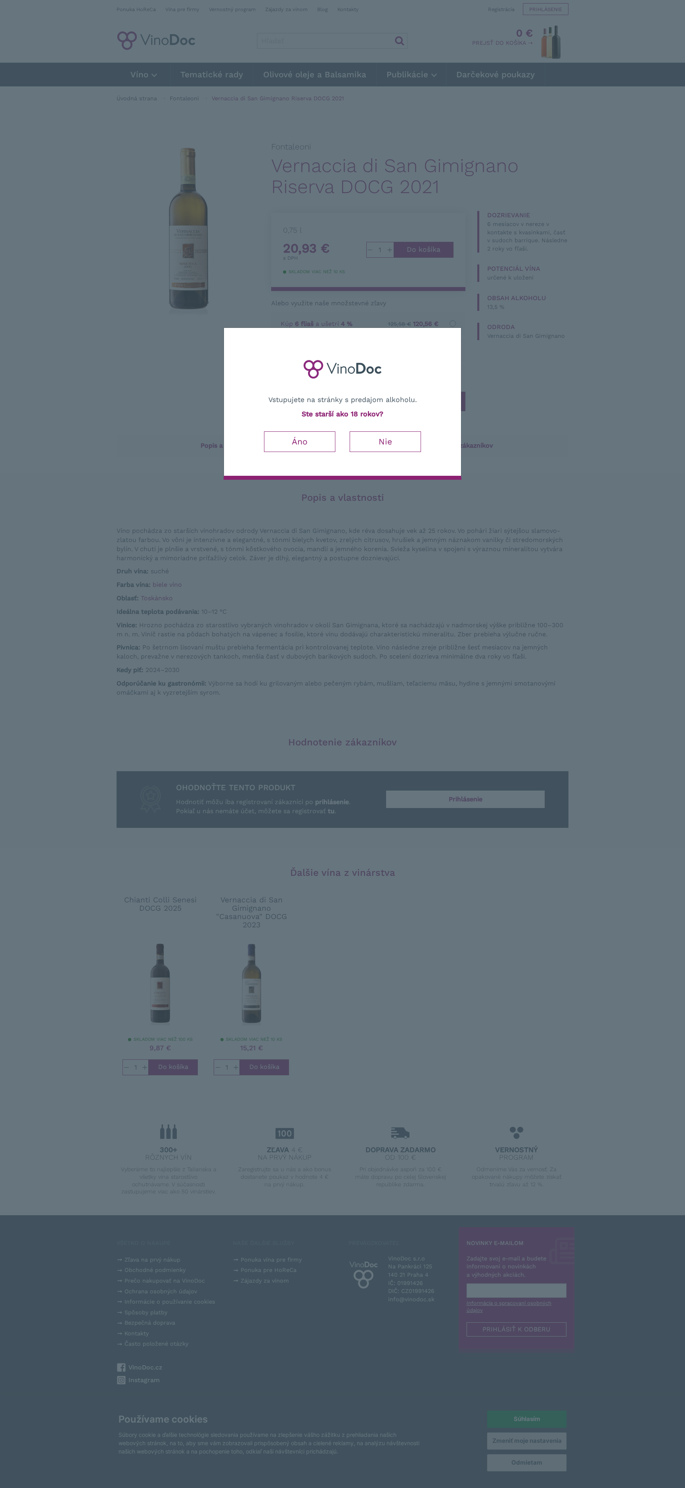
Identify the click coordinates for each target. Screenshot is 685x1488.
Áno (300, 441)
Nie (385, 441)
